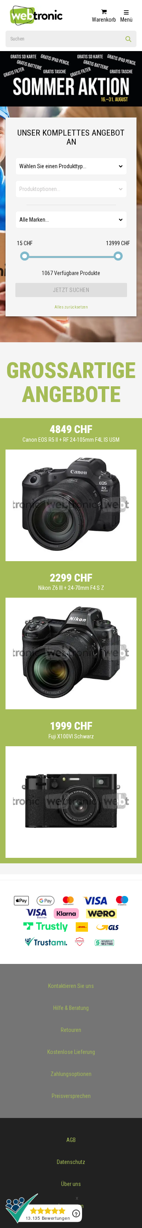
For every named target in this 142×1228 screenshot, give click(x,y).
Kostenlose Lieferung (71, 1052)
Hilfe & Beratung (71, 1008)
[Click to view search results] (128, 41)
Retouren (71, 1030)
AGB (71, 1140)
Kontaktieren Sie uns (71, 986)
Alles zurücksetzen (71, 307)
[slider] (24, 256)
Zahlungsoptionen (71, 1074)
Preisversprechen (71, 1096)
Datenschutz (71, 1162)
